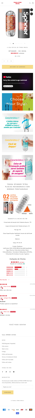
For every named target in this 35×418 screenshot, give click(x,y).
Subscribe (7, 392)
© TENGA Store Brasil (17, 400)
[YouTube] (13, 372)
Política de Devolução (7, 354)
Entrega (4, 351)
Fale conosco (5, 346)
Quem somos (5, 349)
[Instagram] (10, 372)
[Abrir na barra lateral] (2, 3)
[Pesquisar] (30, 3)
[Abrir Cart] (33, 3)
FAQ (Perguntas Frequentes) (8, 343)
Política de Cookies (6, 362)
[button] (14, 53)
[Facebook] (2, 372)
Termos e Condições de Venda (9, 357)
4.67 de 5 (21, 262)
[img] (3, 284)
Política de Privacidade (7, 359)
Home (3, 335)
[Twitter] (6, 372)
